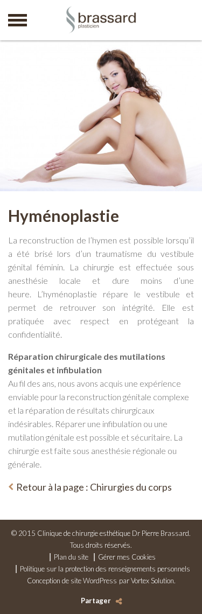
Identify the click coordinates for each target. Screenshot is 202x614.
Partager (96, 600)
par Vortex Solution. (147, 580)
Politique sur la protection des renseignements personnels (105, 568)
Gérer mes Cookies (127, 557)
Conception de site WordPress (72, 580)
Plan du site (71, 557)
